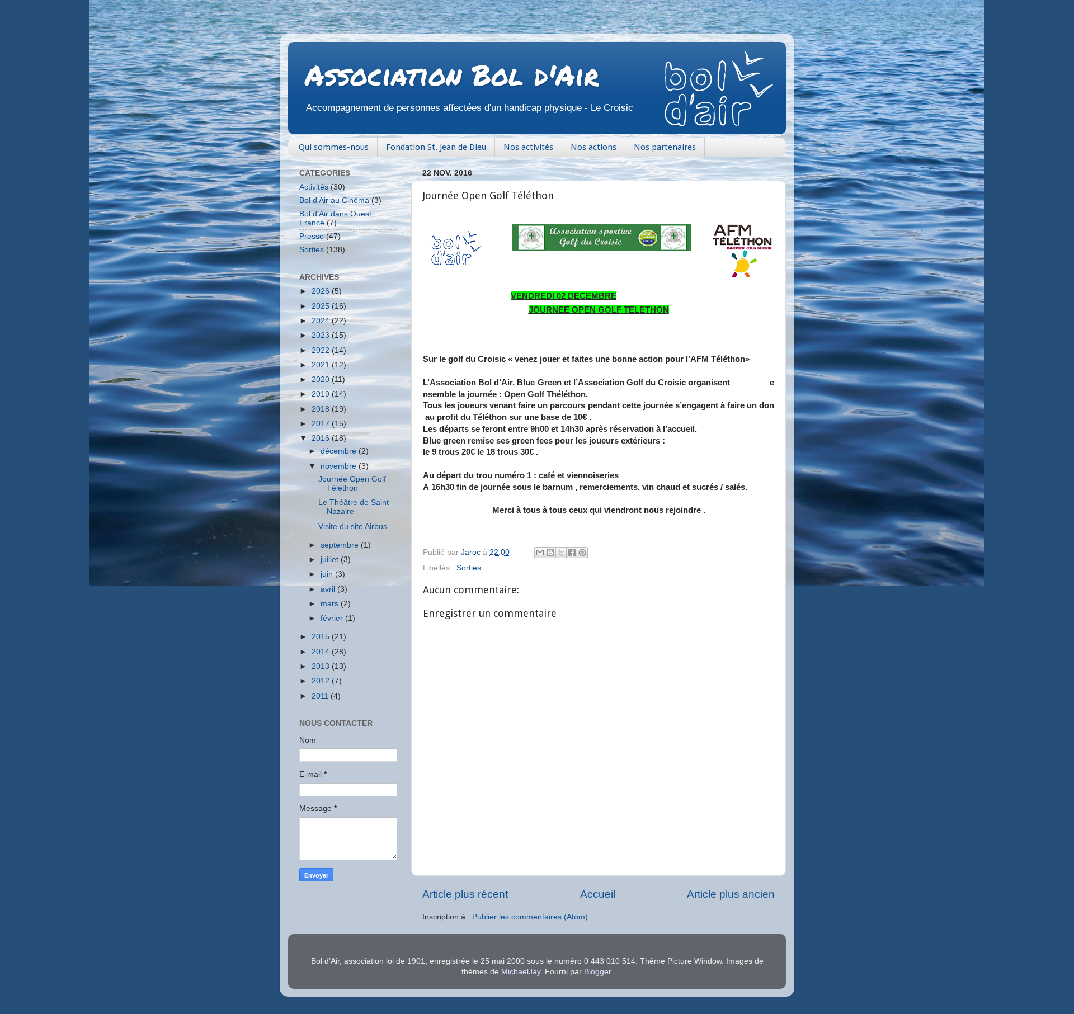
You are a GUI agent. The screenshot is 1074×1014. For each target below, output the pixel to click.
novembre (340, 466)
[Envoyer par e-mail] (539, 552)
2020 (322, 379)
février (333, 618)
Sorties (468, 568)
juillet (331, 559)
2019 (322, 394)
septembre (341, 545)
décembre (340, 451)
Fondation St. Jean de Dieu (436, 147)
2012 (322, 681)
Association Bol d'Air (452, 75)
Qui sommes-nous (334, 147)
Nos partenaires (665, 147)
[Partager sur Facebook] (571, 552)
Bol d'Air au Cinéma (334, 200)
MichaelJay (520, 972)
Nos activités (528, 147)
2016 (322, 438)
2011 (321, 696)
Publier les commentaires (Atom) (530, 917)
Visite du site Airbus (352, 526)
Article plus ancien (731, 894)
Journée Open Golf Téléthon (352, 483)
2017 (322, 423)
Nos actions (593, 147)
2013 (322, 666)
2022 (322, 350)
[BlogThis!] (550, 552)
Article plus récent (465, 894)
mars (331, 604)
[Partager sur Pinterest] (582, 552)
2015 (322, 637)
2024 (322, 321)
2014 (322, 652)
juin (328, 574)
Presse (311, 236)
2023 (322, 335)
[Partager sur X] (561, 552)
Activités (313, 187)
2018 (322, 409)
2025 (322, 306)
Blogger (597, 972)
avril (329, 589)
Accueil (597, 894)
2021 (322, 365)
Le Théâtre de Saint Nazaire (353, 507)
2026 (322, 291)
